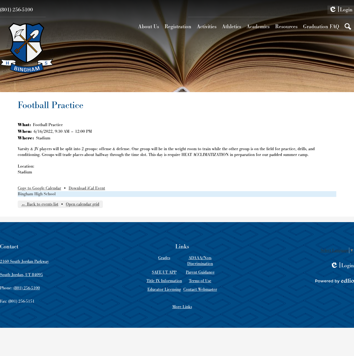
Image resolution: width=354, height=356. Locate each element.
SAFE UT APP (164, 272)
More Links (182, 307)
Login (341, 10)
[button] (149, 26)
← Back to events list (39, 204)
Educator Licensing (164, 289)
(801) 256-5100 (16, 9)
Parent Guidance (200, 272)
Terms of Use (200, 281)
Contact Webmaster (200, 289)
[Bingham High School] (26, 47)
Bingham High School (37, 194)
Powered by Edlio (334, 281)
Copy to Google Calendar (39, 188)
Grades (164, 258)
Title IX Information (164, 281)
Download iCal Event (87, 188)
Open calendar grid (82, 204)
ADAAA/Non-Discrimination (200, 261)
